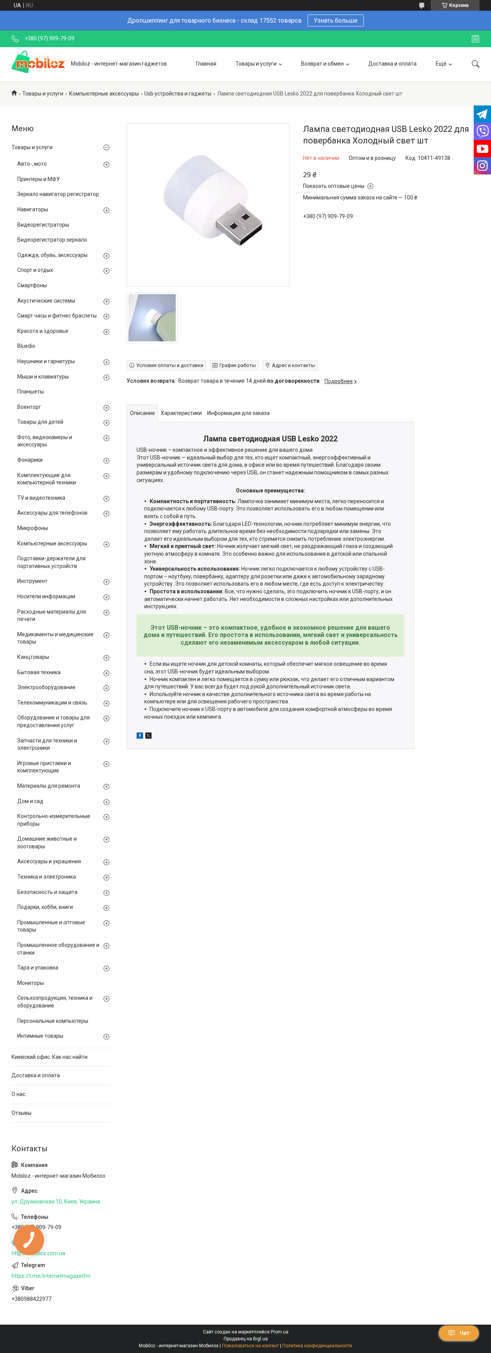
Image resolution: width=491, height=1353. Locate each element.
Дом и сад (30, 801)
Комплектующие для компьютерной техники (46, 479)
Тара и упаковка (37, 968)
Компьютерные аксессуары (104, 94)
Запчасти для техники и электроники (47, 744)
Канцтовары (33, 657)
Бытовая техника (39, 672)
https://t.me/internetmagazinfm (51, 1276)
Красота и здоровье (42, 331)
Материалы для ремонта (48, 786)
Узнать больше (336, 20)
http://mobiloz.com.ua (38, 1253)
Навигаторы (32, 209)
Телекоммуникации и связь (52, 703)
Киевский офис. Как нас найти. (50, 1057)
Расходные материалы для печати (51, 615)
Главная (206, 64)
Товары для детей (40, 422)
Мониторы (30, 983)
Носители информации (46, 596)
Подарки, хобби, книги (45, 907)
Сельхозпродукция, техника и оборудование (54, 1002)
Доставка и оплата (392, 64)
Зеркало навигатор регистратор (58, 194)
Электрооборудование (46, 687)
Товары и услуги (256, 64)
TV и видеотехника (41, 498)
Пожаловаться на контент (250, 1345)
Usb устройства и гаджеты (177, 94)
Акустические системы (46, 301)
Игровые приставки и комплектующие (44, 767)
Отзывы (21, 1113)
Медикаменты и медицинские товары (55, 638)
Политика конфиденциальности (317, 1345)
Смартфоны (32, 285)
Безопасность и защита (47, 892)
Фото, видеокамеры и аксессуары (44, 441)
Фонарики (30, 460)
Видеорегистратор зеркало (52, 240)
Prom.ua (279, 1332)
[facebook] (140, 737)
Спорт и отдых (35, 270)
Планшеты (30, 391)
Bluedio (26, 346)
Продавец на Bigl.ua (246, 1338)
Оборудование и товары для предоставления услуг (53, 721)
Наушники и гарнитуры (46, 361)
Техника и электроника (46, 877)
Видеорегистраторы (43, 225)
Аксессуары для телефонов (52, 513)
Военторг (29, 407)
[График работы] (475, 38)
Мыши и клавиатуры (43, 377)
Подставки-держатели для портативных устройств (51, 562)
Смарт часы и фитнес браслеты (57, 316)
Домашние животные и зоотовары (47, 842)
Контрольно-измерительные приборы (53, 820)
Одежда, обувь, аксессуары (52, 255)
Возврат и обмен (322, 64)
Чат (465, 1333)
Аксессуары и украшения (49, 861)
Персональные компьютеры (52, 1021)
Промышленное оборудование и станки (58, 949)
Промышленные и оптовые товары (51, 926)
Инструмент (32, 581)
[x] (148, 737)
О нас (18, 1094)
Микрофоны (32, 528)
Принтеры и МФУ (38, 179)
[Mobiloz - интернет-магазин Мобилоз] (38, 64)
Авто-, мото (32, 164)
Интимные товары (40, 1036)
